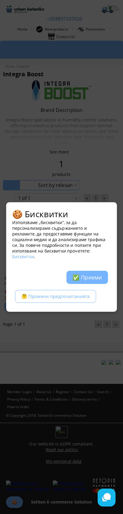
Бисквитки (23, 256)
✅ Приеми (87, 277)
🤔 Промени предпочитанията (55, 296)
